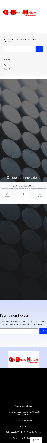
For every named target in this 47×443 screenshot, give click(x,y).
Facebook (8, 65)
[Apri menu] (4, 26)
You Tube (8, 69)
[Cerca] (43, 331)
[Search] (39, 49)
